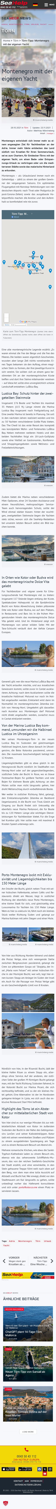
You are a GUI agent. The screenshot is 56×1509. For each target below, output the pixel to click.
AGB (27, 1480)
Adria (5, 24)
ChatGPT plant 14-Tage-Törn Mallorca (27, 1331)
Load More (28, 1432)
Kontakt (18, 1480)
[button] (5, 1503)
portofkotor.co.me (28, 1187)
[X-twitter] (45, 1469)
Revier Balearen (14, 1309)
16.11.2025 (12, 1379)
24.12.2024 (12, 1419)
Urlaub (35, 24)
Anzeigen (50, 133)
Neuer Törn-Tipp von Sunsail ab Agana (25, 1372)
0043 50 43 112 (26, 1456)
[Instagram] (50, 1469)
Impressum (36, 1480)
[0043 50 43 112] (26, 1449)
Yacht (43, 24)
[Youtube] (45, 1473)
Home (6, 40)
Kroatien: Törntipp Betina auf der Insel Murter (26, 1412)
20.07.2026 (12, 1339)
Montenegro (16, 24)
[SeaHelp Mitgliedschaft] (28, 1277)
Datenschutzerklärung (28, 1484)
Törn (27, 24)
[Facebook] (39, 1469)
